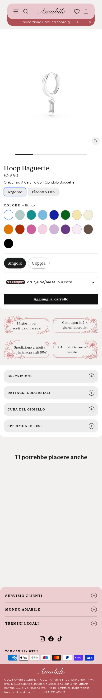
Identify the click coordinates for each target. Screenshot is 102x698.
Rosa (42, 229)
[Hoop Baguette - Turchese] (21, 566)
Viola (65, 229)
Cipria (77, 229)
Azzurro (42, 215)
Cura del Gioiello (26, 409)
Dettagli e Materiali (29, 392)
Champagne (88, 215)
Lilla (54, 229)
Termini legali (22, 623)
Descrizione (20, 376)
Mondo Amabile (22, 609)
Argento (15, 192)
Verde (65, 215)
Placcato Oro (43, 192)
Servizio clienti (23, 595)
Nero (8, 244)
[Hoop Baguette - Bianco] (8, 566)
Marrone (88, 229)
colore (19, 205)
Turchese (31, 215)
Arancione (8, 229)
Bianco (8, 215)
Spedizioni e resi (25, 425)
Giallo (77, 215)
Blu (54, 215)
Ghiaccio (20, 215)
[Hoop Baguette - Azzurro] (27, 566)
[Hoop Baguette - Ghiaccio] (14, 566)
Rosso (20, 229)
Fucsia (31, 229)
